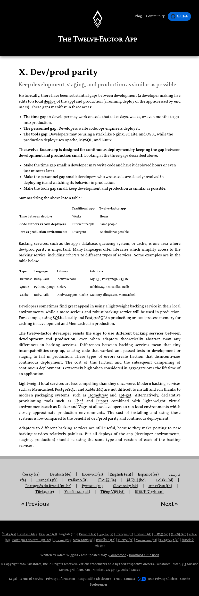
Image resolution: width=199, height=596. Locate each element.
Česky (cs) (31, 474)
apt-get (125, 395)
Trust (118, 579)
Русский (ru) (62, 540)
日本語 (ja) (107, 480)
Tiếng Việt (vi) (112, 492)
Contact (129, 579)
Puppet (102, 401)
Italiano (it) (78, 480)
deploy (50, 101)
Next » (169, 503)
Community (155, 16)
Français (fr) (124, 534)
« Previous (35, 503)
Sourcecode (117, 555)
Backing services (33, 243)
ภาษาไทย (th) (105, 540)
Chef (79, 401)
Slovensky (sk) (83, 540)
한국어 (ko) (178, 534)
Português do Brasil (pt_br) (31, 540)
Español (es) (87, 534)
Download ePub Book (144, 555)
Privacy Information (60, 579)
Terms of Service (31, 579)
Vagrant (85, 407)
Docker (64, 407)
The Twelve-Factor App (97, 38)
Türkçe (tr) (44, 492)
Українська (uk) (77, 492)
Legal (13, 579)
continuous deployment (108, 150)
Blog (138, 16)
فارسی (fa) (106, 534)
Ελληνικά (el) (92, 474)
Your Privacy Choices (162, 579)
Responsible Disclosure (94, 579)
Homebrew (98, 395)
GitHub (182, 16)
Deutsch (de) (27, 534)
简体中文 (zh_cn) (149, 492)
